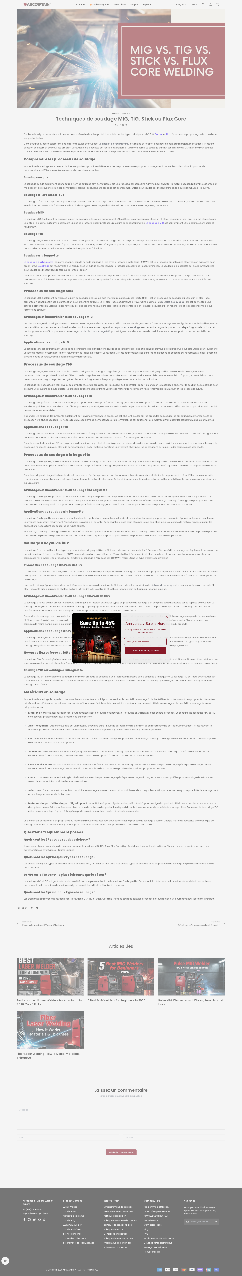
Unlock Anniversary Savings (145, 650)
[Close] (166, 616)
